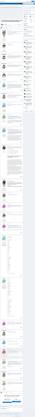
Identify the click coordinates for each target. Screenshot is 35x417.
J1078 (4, 321)
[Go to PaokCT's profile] (4, 85)
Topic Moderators (16, 3)
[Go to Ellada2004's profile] (4, 362)
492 (4, 120)
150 (4, 355)
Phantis (2, 3)
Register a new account (7, 402)
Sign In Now (16, 401)
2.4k (4, 151)
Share (16, 24)
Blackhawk (27, 91)
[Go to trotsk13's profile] (4, 351)
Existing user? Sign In (28, 1)
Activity (8, 3)
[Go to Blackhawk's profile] (4, 182)
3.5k (4, 365)
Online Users (13, 5)
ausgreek (3, 103)
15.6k (4, 284)
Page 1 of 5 (11, 27)
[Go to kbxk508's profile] (4, 75)
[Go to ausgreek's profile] (4, 105)
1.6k (4, 49)
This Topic (31, 3)
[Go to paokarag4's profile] (4, 147)
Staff (9, 5)
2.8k (4, 327)
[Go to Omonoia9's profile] (4, 238)
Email (26, 111)
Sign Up (33, 1)
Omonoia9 (4, 278)
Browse (5, 3)
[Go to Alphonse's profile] (4, 46)
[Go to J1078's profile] (4, 206)
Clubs (4, 5)
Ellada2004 (4, 359)
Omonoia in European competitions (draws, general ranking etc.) (29, 77)
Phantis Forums (3, 1)
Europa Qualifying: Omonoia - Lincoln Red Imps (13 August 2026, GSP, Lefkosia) (29, 100)
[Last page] (8, 27)
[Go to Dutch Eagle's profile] (2, 24)
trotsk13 (4, 349)
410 (4, 70)
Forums (1, 5)
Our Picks (7, 5)
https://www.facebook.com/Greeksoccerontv (16, 186)
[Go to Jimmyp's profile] (4, 117)
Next (6, 27)
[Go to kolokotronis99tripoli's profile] (4, 57)
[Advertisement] (9, 14)
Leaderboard (11, 3)
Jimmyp (4, 114)
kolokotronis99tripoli (4, 54)
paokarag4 (4, 145)
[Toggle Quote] (8, 116)
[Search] (33, 3)
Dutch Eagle (5, 24)
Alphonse (4, 43)
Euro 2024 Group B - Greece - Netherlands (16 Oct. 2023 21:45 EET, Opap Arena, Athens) (29, 43)
